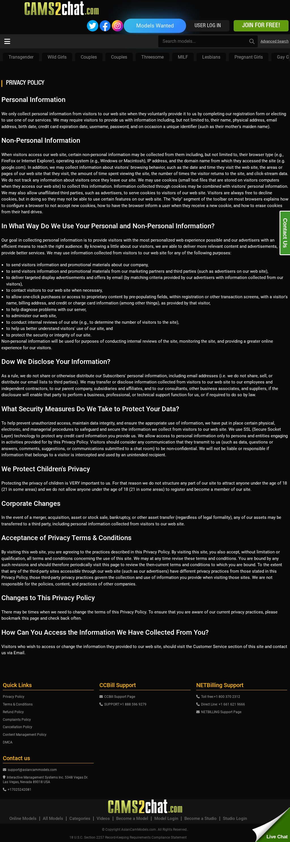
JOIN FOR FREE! (261, 26)
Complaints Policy (17, 720)
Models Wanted (155, 25)
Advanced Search (275, 41)
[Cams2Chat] (61, 8)
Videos (103, 819)
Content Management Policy (24, 735)
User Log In (208, 26)
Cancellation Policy (17, 727)
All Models (53, 819)
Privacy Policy (13, 697)
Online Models (23, 819)
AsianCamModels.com (138, 830)
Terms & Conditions (18, 704)
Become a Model (132, 819)
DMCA (7, 742)
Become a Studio (200, 819)
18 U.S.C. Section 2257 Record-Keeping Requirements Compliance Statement (128, 837)
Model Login (166, 819)
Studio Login (235, 819)
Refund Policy (13, 712)
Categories (79, 819)
